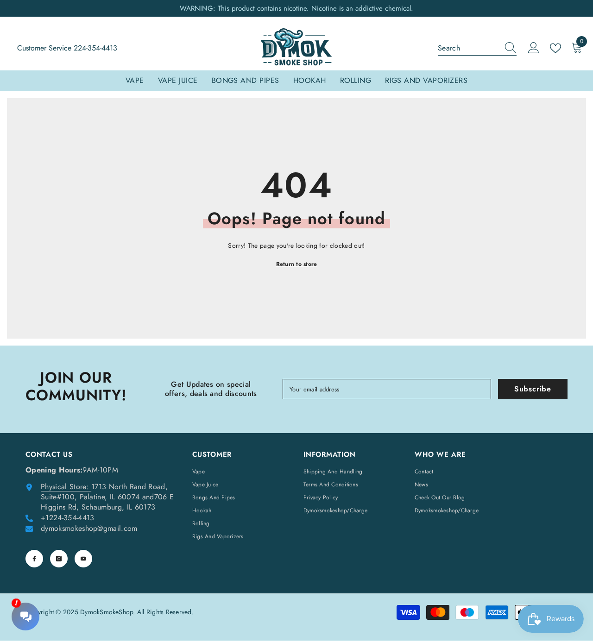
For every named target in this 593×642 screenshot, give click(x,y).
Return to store (296, 264)
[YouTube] (83, 558)
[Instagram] (59, 558)
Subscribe (532, 389)
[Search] (477, 48)
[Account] (533, 48)
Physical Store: (65, 486)
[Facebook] (34, 558)
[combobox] (468, 48)
